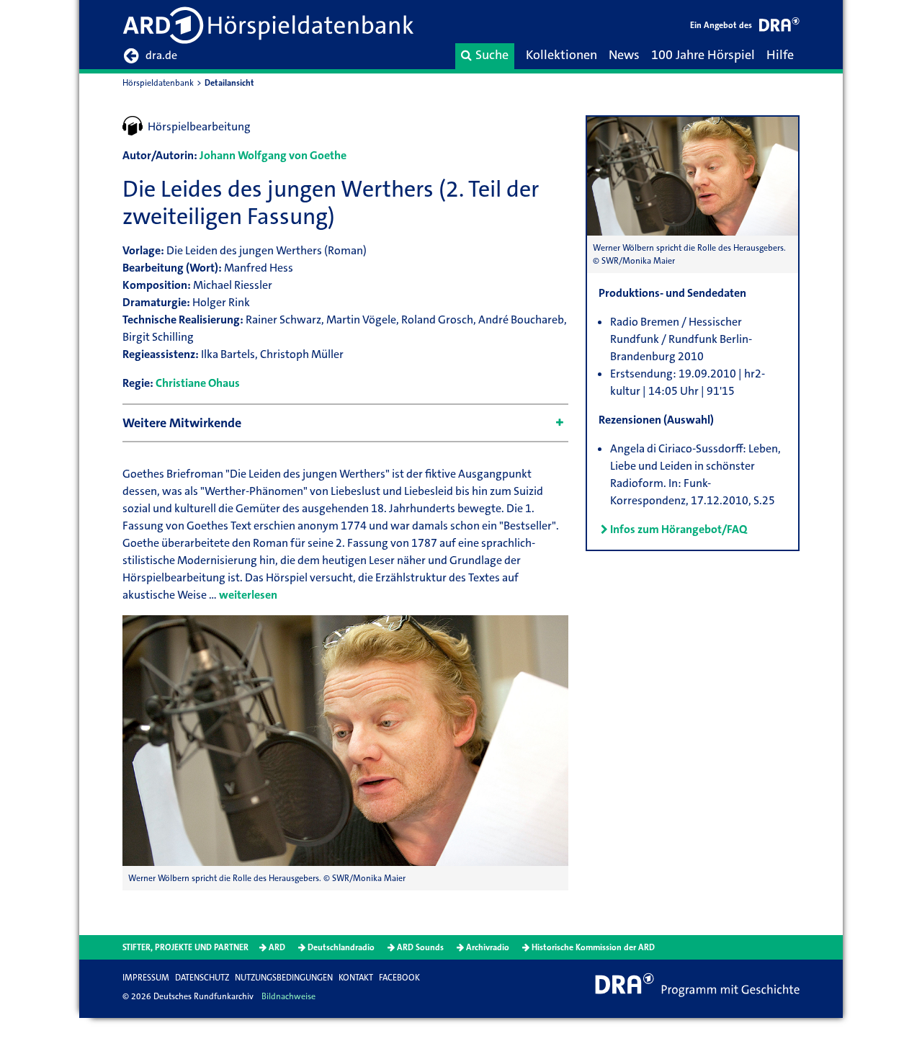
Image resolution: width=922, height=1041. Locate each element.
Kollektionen (561, 54)
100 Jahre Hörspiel (703, 54)
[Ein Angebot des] (779, 27)
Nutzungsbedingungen (284, 977)
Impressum (145, 977)
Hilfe (780, 54)
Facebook (399, 977)
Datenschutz (202, 977)
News (624, 54)
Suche (492, 54)
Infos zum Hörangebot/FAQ (678, 529)
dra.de (161, 55)
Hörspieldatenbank (158, 83)
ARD (277, 947)
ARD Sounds (420, 947)
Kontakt (356, 977)
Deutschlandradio (341, 947)
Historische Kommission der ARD (593, 947)
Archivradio (487, 947)
